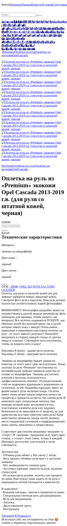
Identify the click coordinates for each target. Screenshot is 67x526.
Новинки (15, 4)
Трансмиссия (20, 41)
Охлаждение (44, 31)
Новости (36, 4)
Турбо (32, 41)
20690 (14, 286)
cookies (5, 522)
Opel (15, 55)
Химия (17, 48)
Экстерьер (28, 48)
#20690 (5, 222)
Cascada (23, 55)
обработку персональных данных (35, 522)
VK (14, 515)
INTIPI (27, 21)
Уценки (26, 4)
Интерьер (48, 28)
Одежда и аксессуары (22, 31)
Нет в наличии (11, 226)
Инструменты (33, 28)
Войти (5, 4)
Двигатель (18, 28)
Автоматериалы (41, 21)
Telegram (6, 515)
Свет (45, 35)
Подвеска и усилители (28, 35)
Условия (47, 4)
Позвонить (24, 515)
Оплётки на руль (25, 52)
